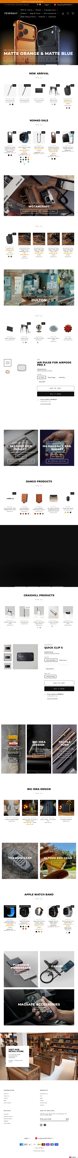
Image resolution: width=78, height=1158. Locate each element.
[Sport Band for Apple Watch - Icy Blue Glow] (28, 162)
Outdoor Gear (43, 1102)
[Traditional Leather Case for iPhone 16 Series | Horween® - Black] (55, 159)
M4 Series (57, 456)
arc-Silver (41, 377)
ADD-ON (47, 673)
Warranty (6, 1114)
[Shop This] (20, 861)
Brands (38, 10)
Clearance (52, 17)
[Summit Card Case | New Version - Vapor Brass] (40, 628)
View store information (45, 403)
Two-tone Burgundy (62, 664)
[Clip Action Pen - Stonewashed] (10, 104)
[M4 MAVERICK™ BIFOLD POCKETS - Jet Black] (26, 514)
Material (42, 17)
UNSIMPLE (48, 645)
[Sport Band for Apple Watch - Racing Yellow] (28, 157)
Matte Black (42, 381)
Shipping (39, 370)
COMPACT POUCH (30, 211)
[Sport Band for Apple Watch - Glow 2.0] (24, 164)
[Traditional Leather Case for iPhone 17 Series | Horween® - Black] (9, 155)
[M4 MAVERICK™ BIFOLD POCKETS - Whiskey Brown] (21, 514)
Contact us (6, 1096)
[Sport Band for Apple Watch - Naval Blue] (21, 157)
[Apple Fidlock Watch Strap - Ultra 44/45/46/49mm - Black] (36, 932)
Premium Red (50, 664)
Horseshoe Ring (50, 676)
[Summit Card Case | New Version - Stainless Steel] (38, 628)
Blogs (5, 1100)
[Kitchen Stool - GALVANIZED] (52, 104)
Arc (38, 360)
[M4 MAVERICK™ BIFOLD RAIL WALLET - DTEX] (43, 514)
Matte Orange (51, 377)
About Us (6, 1093)
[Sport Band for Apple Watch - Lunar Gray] (23, 162)
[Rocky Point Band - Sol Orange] (26, 926)
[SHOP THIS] (58, 861)
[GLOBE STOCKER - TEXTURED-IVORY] (40, 342)
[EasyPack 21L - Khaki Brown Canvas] (67, 108)
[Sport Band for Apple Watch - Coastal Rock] (21, 159)
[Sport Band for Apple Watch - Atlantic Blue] (26, 159)
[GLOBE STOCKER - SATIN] (38, 342)
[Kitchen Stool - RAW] (55, 104)
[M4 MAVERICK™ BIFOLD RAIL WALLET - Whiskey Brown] (35, 514)
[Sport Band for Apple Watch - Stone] (23, 157)
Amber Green (63, 660)
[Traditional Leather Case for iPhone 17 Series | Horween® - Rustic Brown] (11, 155)
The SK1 (21, 456)
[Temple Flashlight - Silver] (52, 626)
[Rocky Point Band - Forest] (23, 929)
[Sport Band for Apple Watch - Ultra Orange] (28, 159)
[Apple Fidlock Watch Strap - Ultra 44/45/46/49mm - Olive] (39, 932)
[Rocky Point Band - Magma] (26, 929)
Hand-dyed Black (51, 660)
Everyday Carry (50, 10)
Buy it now (55, 394)
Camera (24, 13)
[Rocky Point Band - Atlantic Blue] (23, 926)
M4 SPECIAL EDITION (57, 461)
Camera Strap (48, 211)
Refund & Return (8, 1118)
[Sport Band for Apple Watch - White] (26, 162)
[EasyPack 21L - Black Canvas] (69, 108)
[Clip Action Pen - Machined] (7, 104)
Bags (41, 1098)
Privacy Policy (7, 1123)
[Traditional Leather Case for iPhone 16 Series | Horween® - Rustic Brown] (52, 159)
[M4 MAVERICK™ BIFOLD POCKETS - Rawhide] (23, 514)
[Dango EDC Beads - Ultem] (65, 512)
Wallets (42, 1100)
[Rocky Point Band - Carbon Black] (21, 926)
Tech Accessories (50, 13)
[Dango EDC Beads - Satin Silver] (68, 512)
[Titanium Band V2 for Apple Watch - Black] (69, 933)
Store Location (7, 1102)
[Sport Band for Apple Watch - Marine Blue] (21, 162)
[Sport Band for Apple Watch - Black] (26, 157)
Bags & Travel (35, 13)
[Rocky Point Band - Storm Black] (28, 926)
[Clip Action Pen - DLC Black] (13, 104)
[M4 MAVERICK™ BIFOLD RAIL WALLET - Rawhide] (38, 514)
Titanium (42, 1105)
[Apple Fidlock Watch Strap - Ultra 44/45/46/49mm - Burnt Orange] (41, 932)
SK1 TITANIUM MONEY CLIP (21, 461)
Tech (41, 1096)
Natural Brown (50, 668)
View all (39, 77)
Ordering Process (8, 1116)
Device (30, 10)
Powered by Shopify (39, 1151)
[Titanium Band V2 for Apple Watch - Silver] (67, 933)
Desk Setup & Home (28, 17)
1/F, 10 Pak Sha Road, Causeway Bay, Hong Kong (16, 4)
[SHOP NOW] (13, 749)
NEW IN (23, 10)
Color (39, 374)
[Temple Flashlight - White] (55, 626)
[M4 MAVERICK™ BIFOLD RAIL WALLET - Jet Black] (40, 514)
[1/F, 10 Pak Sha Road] (39, 1056)
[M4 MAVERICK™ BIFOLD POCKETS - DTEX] (28, 514)
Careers (6, 1098)
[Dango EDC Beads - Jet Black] (70, 512)
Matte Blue (62, 377)
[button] (68, 102)
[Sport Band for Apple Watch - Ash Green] (23, 159)
